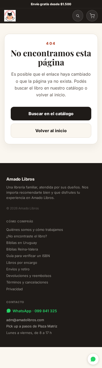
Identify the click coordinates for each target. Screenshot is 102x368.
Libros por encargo (21, 262)
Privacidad (14, 289)
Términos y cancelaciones (27, 282)
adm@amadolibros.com (25, 320)
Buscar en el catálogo (51, 113)
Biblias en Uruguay (21, 243)
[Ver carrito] (92, 15)
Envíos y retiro (18, 269)
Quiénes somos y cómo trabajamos (34, 229)
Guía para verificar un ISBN (28, 256)
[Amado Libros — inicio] (10, 15)
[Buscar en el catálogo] (77, 15)
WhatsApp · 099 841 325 (35, 311)
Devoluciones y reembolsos (28, 276)
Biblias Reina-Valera (22, 249)
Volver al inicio (51, 130)
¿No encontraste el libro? (26, 236)
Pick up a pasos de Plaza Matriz (31, 326)
